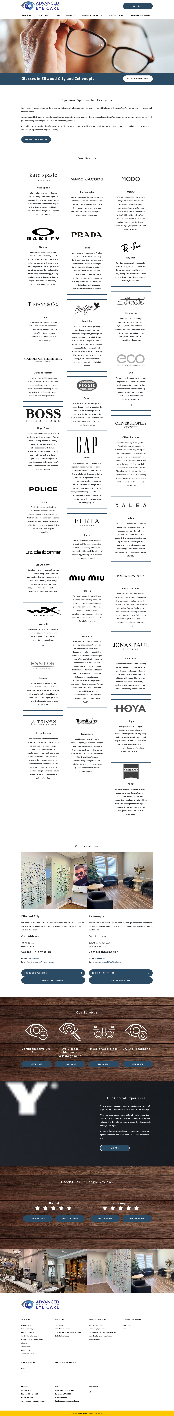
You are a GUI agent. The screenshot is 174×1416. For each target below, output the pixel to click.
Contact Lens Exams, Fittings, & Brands (69, 1332)
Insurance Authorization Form (32, 1339)
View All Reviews (70, 1218)
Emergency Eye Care (96, 1329)
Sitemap (24, 1343)
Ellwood (24, 1368)
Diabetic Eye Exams (62, 1336)
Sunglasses (127, 1325)
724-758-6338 (33, 958)
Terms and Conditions (29, 1354)
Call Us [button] (137, 6)
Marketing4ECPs (83, 1413)
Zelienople (25, 1372)
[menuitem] (27, 15)
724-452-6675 (100, 958)
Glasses (125, 1329)
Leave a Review (38, 1218)
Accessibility (26, 1347)
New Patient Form (27, 1332)
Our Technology (27, 1329)
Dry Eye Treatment (95, 1325)
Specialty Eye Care (65, 15)
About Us (26, 15)
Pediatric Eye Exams (62, 1329)
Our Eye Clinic (26, 1325)
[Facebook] (90, 1392)
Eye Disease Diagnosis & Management (102, 1332)
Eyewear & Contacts (91, 15)
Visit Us (115, 1148)
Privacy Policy (26, 1350)
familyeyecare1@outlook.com (40, 962)
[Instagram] (131, 405)
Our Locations (116, 15)
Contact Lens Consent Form (31, 1336)
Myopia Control (94, 1339)
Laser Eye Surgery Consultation (100, 1336)
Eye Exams (43, 15)
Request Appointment (141, 15)
